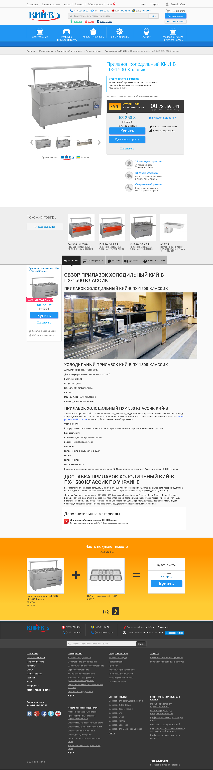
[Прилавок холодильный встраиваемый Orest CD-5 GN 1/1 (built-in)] (173, 227)
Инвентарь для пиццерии (121, 674)
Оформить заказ (175, 15)
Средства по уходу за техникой (165, 724)
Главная (31, 51)
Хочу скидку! (127, 148)
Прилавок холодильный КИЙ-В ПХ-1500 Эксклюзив (80, 248)
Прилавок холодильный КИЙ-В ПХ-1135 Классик (141, 248)
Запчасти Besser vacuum (121, 709)
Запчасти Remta (117, 721)
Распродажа (106, 21)
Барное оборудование (78, 670)
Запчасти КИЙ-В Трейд (120, 705)
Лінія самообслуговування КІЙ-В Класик (93, 520)
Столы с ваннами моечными (81, 731)
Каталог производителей (39, 690)
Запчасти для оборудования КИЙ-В (126, 701)
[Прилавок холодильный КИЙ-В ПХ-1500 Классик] (65, 97)
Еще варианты (46, 226)
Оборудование (45, 51)
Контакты (79, 4)
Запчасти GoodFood (118, 725)
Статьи (67, 4)
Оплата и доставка (51, 4)
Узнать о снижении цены (165, 126)
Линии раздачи (93, 51)
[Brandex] (168, 761)
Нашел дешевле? (165, 117)
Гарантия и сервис (35, 662)
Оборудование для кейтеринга (82, 662)
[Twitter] (51, 713)
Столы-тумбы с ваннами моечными (85, 727)
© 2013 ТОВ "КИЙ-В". (36, 762)
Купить (166, 584)
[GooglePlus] (37, 713)
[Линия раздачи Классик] (84, 143)
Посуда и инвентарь (118, 654)
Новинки (78, 21)
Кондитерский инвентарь (121, 678)
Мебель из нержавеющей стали (83, 708)
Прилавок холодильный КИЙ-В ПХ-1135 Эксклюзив (111, 248)
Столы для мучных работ (80, 735)
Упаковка (154, 654)
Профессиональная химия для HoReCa (165, 698)
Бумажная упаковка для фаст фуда (167, 662)
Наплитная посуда (118, 658)
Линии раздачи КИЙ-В (116, 51)
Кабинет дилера (95, 4)
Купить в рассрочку (127, 139)
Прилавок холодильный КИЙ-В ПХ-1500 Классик (42, 597)
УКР (152, 4)
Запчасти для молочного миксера (125, 729)
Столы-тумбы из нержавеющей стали (85, 723)
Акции (91, 21)
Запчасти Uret (115, 713)
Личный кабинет (178, 4)
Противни (113, 666)
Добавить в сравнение (164, 131)
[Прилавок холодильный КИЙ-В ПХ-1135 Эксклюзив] (112, 227)
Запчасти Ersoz (116, 717)
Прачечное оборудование (80, 691)
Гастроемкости (116, 662)
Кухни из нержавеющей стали (82, 712)
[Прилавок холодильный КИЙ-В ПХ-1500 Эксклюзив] (81, 227)
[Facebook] (44, 713)
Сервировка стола (117, 682)
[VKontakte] (29, 713)
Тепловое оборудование (69, 51)
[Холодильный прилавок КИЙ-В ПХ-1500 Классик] (63, 143)
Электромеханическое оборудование (86, 666)
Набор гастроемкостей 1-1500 (102, 596)
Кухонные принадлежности (122, 670)
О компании (32, 4)
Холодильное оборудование (81, 674)
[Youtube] (58, 713)
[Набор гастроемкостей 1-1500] (106, 576)
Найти (154, 16)
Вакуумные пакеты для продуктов (166, 658)
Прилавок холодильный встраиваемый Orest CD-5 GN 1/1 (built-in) (172, 249)
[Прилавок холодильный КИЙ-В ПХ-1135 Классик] (143, 227)
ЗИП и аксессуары (118, 697)
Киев (109, 4)
